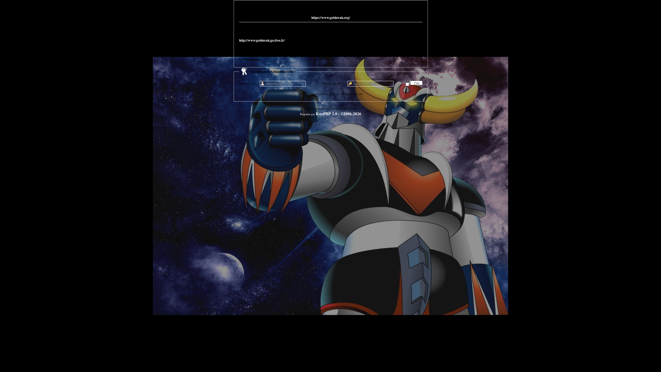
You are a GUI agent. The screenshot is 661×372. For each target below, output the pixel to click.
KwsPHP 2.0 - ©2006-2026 (338, 114)
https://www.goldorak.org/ (330, 17)
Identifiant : (247, 83)
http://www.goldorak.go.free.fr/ (262, 40)
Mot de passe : (332, 83)
